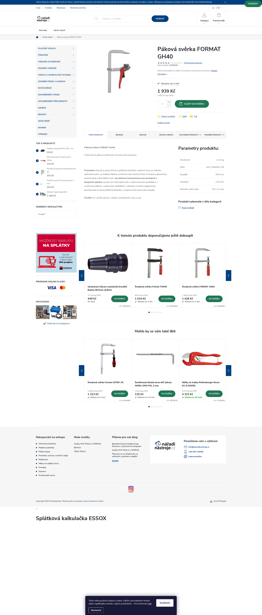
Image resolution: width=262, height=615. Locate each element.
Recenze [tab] (119, 135)
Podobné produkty (213, 135)
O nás (38, 8)
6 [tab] (161, 312)
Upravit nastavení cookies (93, 501)
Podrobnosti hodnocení (193, 63)
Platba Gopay (44, 452)
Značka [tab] (166, 135)
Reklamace (61, 8)
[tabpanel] (108, 275)
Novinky (43, 30)
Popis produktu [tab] (96, 135)
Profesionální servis (47, 475)
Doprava (42, 471)
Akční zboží (59, 30)
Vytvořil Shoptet (219, 501)
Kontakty (48, 8)
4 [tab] (156, 312)
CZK (218, 8)
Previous (81, 275)
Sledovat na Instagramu (58, 323)
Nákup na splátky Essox (49, 463)
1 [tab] (149, 312)
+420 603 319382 (195, 451)
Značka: (163, 123)
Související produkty (188, 135)
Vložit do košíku (194, 103)
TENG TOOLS (80, 451)
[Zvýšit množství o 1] (169, 102)
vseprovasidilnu (195, 456)
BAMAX (77, 447)
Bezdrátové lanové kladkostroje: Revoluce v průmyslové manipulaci (126, 445)
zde (149, 603)
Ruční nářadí (188, 207)
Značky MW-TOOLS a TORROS (87, 444)
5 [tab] (159, 312)
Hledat (160, 18)
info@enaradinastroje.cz (198, 447)
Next (228, 275)
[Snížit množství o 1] (169, 106)
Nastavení (96, 610)
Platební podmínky (46, 448)
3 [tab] (154, 312)
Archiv (115, 461)
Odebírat (253, 3)
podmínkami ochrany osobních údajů (54, 222)
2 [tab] (151, 312)
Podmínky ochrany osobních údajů (53, 456)
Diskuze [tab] (142, 135)
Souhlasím (165, 602)
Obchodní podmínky (78, 8)
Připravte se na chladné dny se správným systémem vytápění (125, 455)
